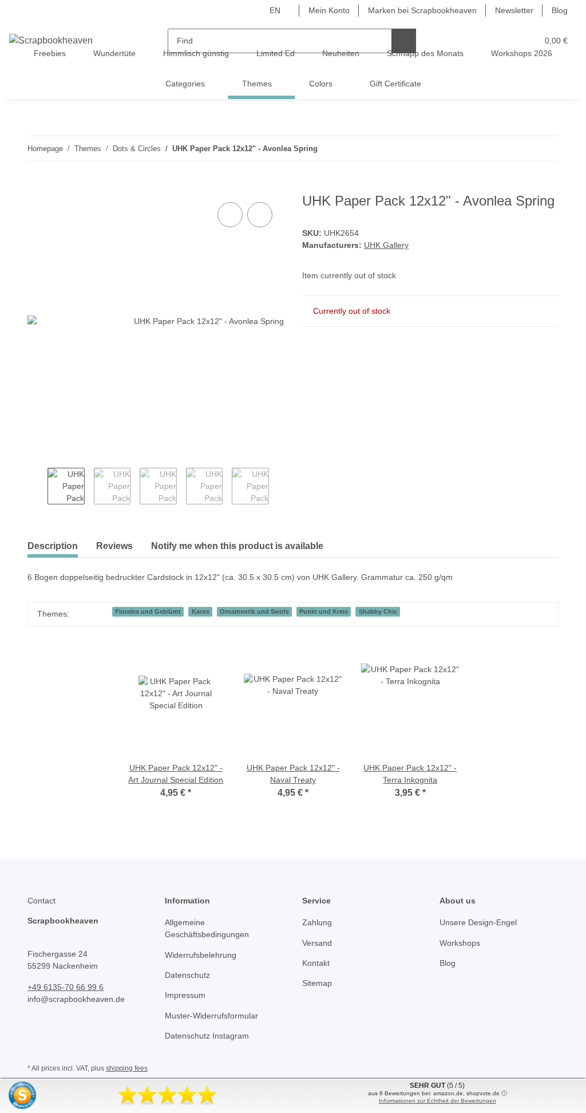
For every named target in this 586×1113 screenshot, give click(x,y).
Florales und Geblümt (148, 611)
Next (279, 487)
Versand (317, 943)
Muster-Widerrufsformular (211, 1015)
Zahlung (317, 922)
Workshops (460, 943)
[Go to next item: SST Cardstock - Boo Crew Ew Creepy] (546, 148)
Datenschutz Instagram (207, 1035)
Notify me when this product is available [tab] (237, 546)
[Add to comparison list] (230, 214)
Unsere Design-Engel (478, 922)
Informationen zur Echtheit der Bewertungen (437, 1101)
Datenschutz (187, 975)
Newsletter (514, 10)
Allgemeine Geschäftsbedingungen (207, 928)
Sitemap (317, 983)
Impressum (185, 995)
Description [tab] (52, 546)
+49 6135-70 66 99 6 (65, 987)
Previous (37, 487)
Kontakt (316, 963)
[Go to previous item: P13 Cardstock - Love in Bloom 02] (521, 148)
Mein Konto (329, 10)
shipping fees (127, 1068)
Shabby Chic (378, 611)
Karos (200, 611)
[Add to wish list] (259, 214)
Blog (560, 10)
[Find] (403, 41)
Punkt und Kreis (323, 611)
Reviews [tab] (114, 546)
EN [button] (275, 10)
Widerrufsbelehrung (200, 955)
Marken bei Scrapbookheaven (422, 10)
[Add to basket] (36, 186)
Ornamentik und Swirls (254, 611)
